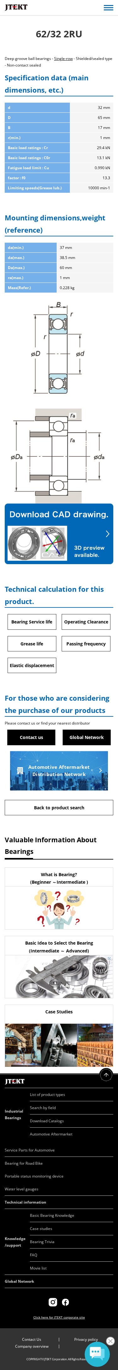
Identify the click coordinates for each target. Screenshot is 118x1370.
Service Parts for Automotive (30, 1150)
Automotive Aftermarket (51, 1134)
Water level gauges (21, 1189)
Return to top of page (106, 1075)
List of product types (47, 1094)
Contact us (31, 737)
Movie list (38, 1268)
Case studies (41, 1228)
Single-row (63, 58)
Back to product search (59, 808)
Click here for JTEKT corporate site (59, 1317)
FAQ (33, 1255)
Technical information (25, 1202)
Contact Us (31, 1339)
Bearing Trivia (42, 1241)
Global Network (87, 737)
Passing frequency (86, 644)
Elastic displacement (32, 665)
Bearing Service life (31, 622)
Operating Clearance (86, 622)
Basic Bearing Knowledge (52, 1215)
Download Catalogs (47, 1121)
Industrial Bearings (14, 1114)
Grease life (31, 644)
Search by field (43, 1107)
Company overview (31, 1346)
